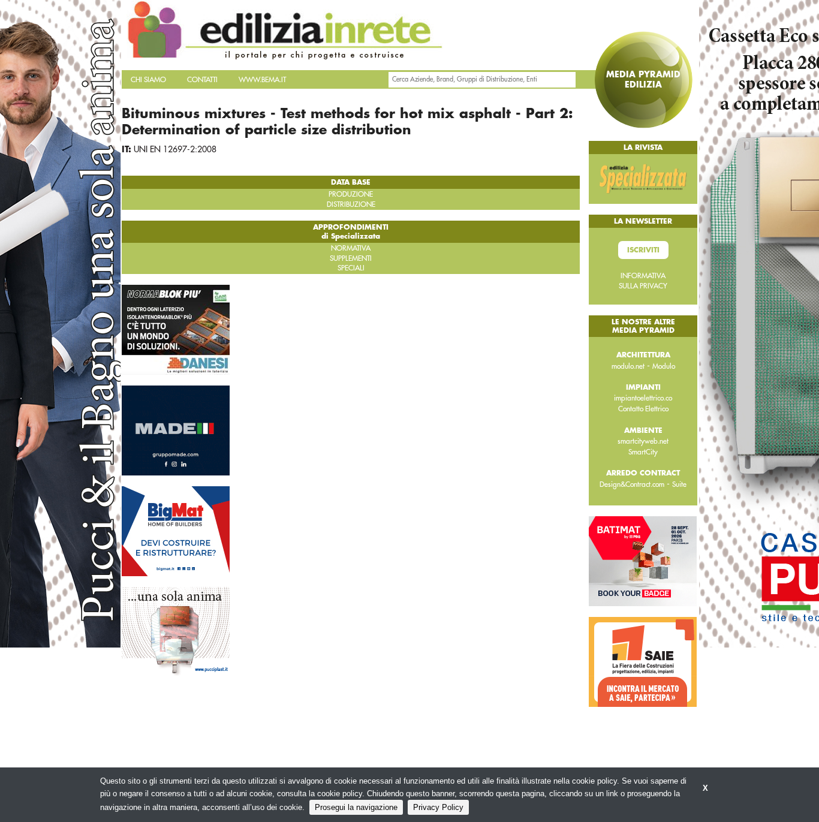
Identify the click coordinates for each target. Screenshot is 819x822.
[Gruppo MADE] (176, 430)
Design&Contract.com (632, 484)
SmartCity (643, 452)
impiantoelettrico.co (643, 398)
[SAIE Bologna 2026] (643, 661)
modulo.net (628, 366)
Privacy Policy (438, 807)
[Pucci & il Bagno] (176, 631)
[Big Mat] (176, 530)
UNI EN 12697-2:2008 (175, 149)
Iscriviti (643, 250)
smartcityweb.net (643, 441)
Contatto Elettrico (643, 408)
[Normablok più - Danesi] (176, 329)
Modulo (663, 366)
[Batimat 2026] (643, 560)
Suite (679, 484)
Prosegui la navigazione (356, 807)
